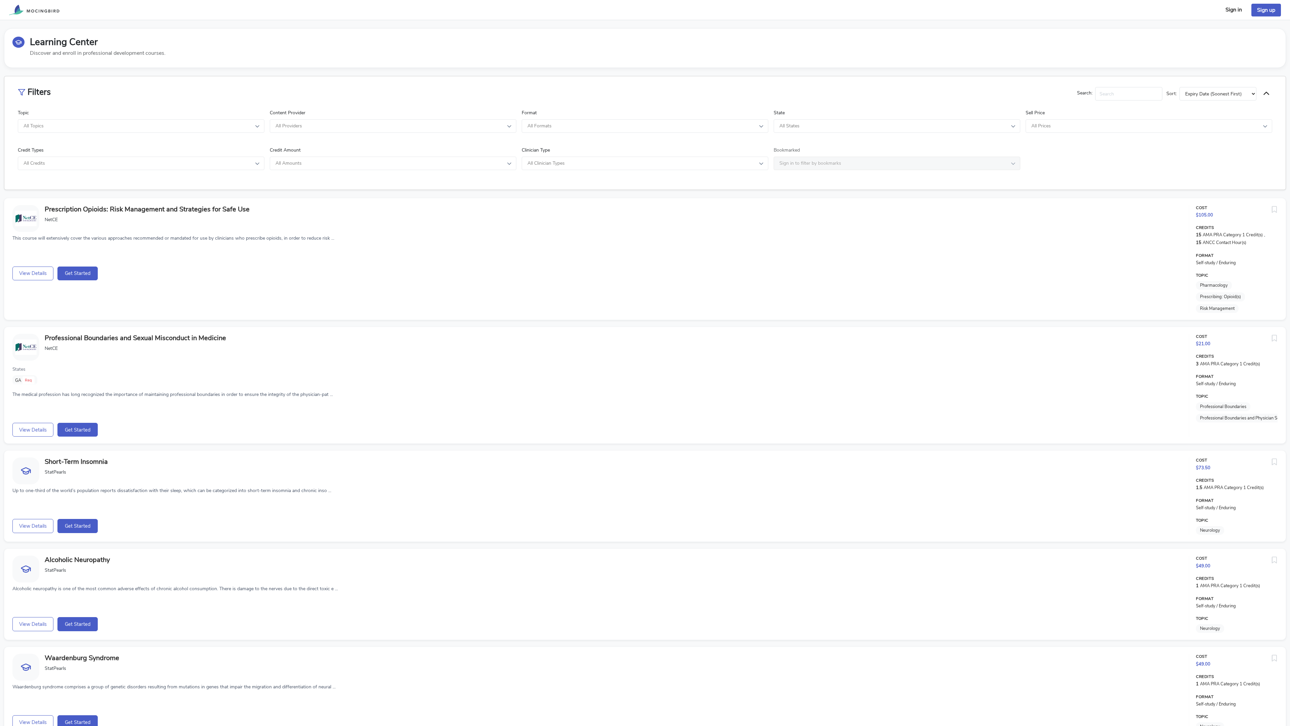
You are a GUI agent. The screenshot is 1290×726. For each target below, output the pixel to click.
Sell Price (1035, 113)
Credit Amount (285, 150)
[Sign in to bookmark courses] (1274, 210)
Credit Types (31, 150)
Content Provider (287, 113)
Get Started (77, 273)
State (779, 113)
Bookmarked (787, 150)
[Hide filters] (1266, 94)
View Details (33, 273)
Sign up (1266, 10)
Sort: (1171, 93)
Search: (1084, 93)
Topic (23, 113)
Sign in (1234, 9)
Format (529, 113)
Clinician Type (536, 150)
